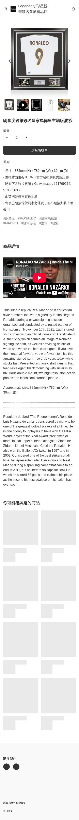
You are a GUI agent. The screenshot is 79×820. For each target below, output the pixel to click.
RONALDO (28, 218)
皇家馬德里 (49, 218)
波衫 (56, 223)
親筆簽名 (29, 223)
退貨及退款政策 (17, 803)
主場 (44, 223)
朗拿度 (10, 218)
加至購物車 (39, 150)
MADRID (11, 223)
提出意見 (8, 811)
